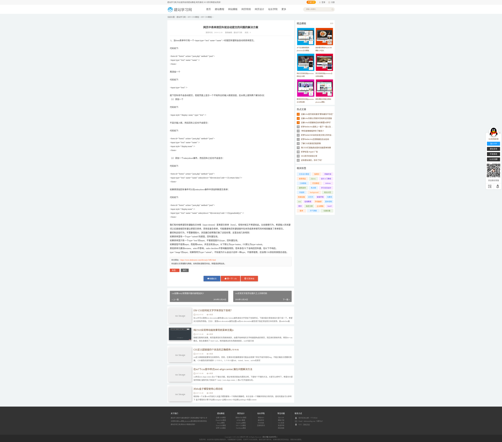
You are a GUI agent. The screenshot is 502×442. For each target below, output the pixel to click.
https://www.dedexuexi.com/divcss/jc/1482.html (198, 260)
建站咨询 (493, 149)
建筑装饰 (302, 188)
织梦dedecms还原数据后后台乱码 (315, 139)
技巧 (185, 270)
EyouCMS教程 (221, 425)
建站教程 (219, 9)
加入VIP (281, 418)
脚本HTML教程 (241, 418)
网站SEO (261, 418)
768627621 (306, 424)
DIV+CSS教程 (193, 17)
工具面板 (303, 183)
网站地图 (281, 428)
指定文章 (309, 206)
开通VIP (311, 2)
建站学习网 (181, 17)
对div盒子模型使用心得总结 (208, 388)
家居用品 (302, 179)
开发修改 (493, 154)
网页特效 (246, 9)
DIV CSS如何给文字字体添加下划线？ (213, 310)
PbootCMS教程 (221, 420)
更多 (331, 23)
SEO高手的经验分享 (309, 156)
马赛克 (329, 197)
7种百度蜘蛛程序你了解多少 (312, 131)
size (299, 202)
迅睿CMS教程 (221, 418)
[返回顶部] (498, 186)
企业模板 (320, 206)
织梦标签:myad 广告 (309, 151)
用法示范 (327, 192)
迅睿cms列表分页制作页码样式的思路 (316, 118)
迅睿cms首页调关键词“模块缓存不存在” (317, 114)
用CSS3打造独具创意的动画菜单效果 (316, 147)
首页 (208, 9)
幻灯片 (310, 197)
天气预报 (313, 211)
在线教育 (307, 202)
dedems (328, 183)
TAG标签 (281, 423)
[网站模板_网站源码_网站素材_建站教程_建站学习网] (180, 12)
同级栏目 (327, 174)
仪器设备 (327, 211)
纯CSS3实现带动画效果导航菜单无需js (213, 330)
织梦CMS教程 (221, 428)
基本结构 (328, 202)
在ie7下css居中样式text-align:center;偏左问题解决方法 (222, 369)
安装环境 (320, 197)
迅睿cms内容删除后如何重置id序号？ (316, 122)
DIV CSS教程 (206, 17)
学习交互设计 (326, 188)
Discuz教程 (221, 423)
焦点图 (313, 188)
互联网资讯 (261, 425)
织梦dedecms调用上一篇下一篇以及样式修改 (319, 126)
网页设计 (259, 9)
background (314, 192)
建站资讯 (261, 420)
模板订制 (281, 420)
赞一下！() (232, 279)
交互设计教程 (304, 174)
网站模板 (233, 9)
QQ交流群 (493, 159)
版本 (301, 211)
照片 (300, 206)
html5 (330, 206)
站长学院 (273, 9)
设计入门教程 (326, 179)
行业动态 (261, 423)
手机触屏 (318, 202)
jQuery (313, 179)
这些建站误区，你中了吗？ (312, 160)
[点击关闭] (499, 132)
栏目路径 (315, 183)
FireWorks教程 (241, 428)
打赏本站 (250, 279)
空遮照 (301, 192)
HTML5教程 (241, 420)
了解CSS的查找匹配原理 (311, 143)
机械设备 (301, 197)
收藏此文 (213, 279)
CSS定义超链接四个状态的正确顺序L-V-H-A (216, 349)
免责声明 (281, 425)
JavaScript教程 (241, 423)
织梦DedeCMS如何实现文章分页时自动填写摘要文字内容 (324, 135)
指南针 (316, 174)
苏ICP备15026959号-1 (270, 437)
